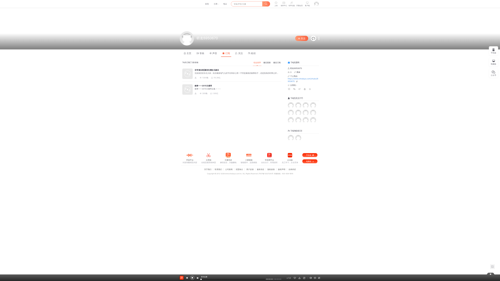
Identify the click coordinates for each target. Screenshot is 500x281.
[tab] (187, 53)
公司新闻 (229, 169)
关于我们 (207, 169)
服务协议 (260, 169)
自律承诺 (292, 169)
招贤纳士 (239, 169)
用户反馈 (250, 169)
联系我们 (218, 169)
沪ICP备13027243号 (265, 174)
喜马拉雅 (190, 4)
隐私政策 (271, 169)
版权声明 (281, 169)
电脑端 (309, 161)
